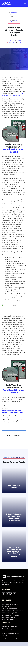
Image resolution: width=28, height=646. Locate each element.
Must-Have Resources (12, 21)
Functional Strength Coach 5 (14, 150)
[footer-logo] (13, 575)
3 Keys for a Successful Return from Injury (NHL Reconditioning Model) (14, 551)
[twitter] (7, 593)
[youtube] (14, 593)
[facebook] (3, 593)
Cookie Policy (13, 638)
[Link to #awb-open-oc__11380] (25, 3)
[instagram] (10, 593)
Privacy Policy (5, 638)
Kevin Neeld (14, 12)
